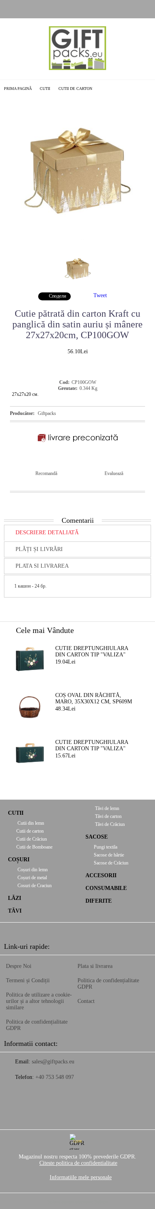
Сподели (57, 296)
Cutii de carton (75, 88)
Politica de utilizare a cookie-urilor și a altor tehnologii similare (39, 1001)
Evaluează (114, 473)
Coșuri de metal (31, 877)
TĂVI (14, 911)
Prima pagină (18, 88)
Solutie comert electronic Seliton (77, 1202)
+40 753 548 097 (54, 1077)
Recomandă (46, 473)
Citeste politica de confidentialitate (78, 1163)
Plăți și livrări (39, 549)
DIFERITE (98, 901)
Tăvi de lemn (106, 808)
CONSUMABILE (106, 888)
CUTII (45, 88)
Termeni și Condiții (28, 980)
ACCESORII (100, 875)
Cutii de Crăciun (31, 839)
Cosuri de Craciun (34, 885)
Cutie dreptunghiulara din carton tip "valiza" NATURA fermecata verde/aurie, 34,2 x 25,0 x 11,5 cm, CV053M (91, 652)
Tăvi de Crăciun (109, 824)
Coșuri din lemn (32, 869)
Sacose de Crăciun (111, 863)
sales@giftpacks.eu (53, 1062)
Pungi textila (105, 847)
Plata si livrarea (42, 566)
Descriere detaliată (47, 532)
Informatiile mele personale (81, 1177)
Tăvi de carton (108, 816)
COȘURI (18, 859)
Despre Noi (18, 966)
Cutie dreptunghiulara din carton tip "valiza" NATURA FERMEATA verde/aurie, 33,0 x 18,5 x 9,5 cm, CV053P (96, 746)
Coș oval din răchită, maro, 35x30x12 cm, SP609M (93, 698)
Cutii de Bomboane (34, 847)
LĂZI (14, 898)
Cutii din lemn (30, 823)
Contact (86, 1001)
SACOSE (96, 837)
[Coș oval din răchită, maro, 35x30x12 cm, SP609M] (30, 706)
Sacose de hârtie (109, 855)
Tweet (100, 295)
